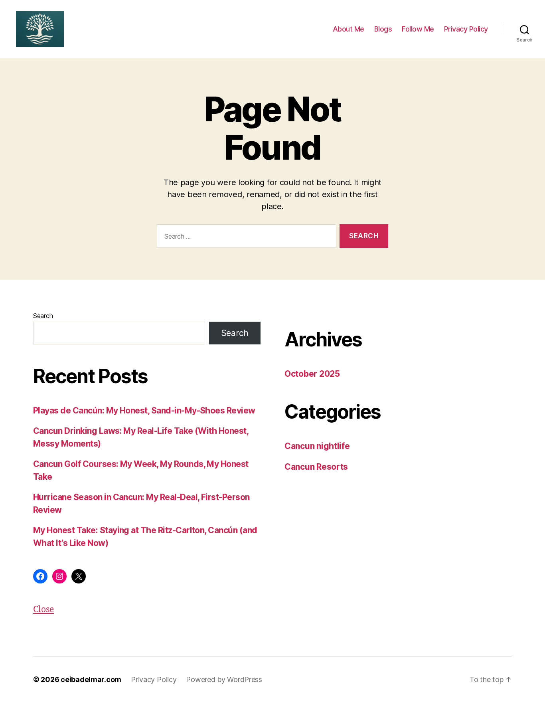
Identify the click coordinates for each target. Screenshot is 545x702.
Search (43, 316)
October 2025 (312, 374)
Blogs (383, 29)
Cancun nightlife (317, 446)
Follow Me (418, 29)
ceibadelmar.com (91, 679)
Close (43, 609)
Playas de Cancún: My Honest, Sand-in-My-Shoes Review (144, 410)
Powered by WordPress (224, 679)
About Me (348, 29)
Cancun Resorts (316, 467)
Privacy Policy (466, 29)
